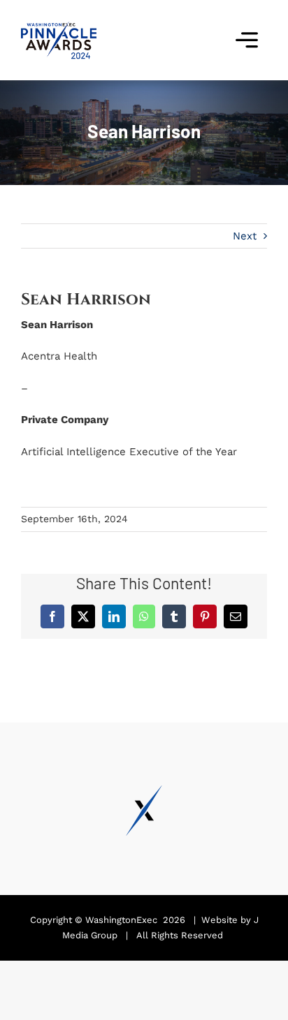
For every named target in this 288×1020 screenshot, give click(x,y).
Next (245, 236)
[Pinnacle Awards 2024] (58, 26)
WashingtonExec (121, 920)
